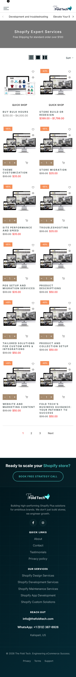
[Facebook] (33, 522)
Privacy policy (38, 558)
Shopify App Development (38, 595)
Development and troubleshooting (28, 16)
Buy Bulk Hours (15, 111)
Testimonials (38, 552)
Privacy (27, 660)
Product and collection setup (53, 345)
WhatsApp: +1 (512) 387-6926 (38, 627)
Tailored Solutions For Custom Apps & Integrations (19, 346)
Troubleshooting (53, 227)
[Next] (73, 16)
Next (51, 433)
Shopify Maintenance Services (38, 589)
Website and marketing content (19, 405)
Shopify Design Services (38, 575)
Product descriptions (50, 287)
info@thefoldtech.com (38, 618)
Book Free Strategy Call (38, 476)
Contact (38, 545)
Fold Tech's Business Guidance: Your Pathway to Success (55, 408)
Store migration (53, 169)
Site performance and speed (17, 229)
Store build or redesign (51, 113)
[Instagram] (42, 522)
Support (49, 660)
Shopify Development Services (38, 582)
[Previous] (3, 16)
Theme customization (15, 171)
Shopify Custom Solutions (38, 602)
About (38, 539)
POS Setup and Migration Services (19, 287)
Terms (37, 660)
